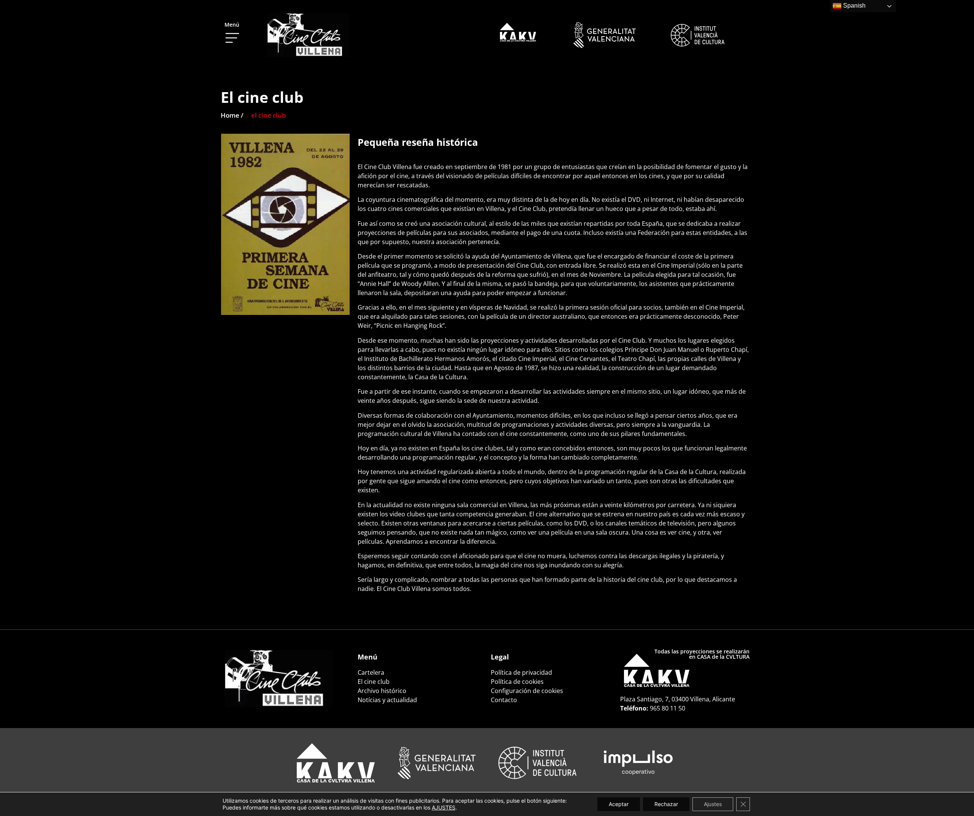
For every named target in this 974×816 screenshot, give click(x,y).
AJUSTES (443, 807)
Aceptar (619, 804)
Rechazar (666, 804)
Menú (231, 24)
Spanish (854, 5)
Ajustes (713, 804)
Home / (232, 115)
